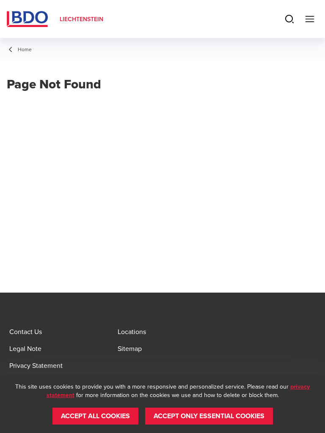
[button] (95, 416)
